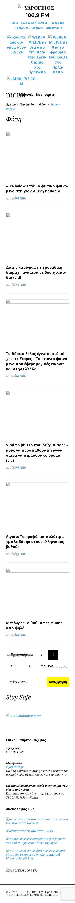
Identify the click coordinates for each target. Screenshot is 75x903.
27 (30, 666)
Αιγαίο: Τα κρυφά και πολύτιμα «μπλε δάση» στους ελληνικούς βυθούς (35, 541)
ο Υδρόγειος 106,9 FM (34, 23)
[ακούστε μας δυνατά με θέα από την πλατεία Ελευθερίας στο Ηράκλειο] (37, 823)
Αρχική (11, 104)
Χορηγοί (37, 27)
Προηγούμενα (20, 654)
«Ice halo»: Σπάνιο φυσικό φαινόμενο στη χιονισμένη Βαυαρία (37, 188)
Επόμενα (48, 666)
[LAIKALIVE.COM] (16, 81)
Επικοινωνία (54, 27)
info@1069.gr (15, 767)
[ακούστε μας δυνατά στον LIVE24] (16, 45)
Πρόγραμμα (57, 23)
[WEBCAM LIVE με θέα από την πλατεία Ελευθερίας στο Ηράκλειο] (37, 55)
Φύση (42, 104)
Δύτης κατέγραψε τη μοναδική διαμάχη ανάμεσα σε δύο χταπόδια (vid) (36, 272)
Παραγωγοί (22, 27)
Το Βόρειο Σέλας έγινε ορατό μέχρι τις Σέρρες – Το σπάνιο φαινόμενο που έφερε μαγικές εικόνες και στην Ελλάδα (37, 361)
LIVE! (14, 23)
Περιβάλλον (27, 104)
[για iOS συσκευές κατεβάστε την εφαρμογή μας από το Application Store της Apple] (37, 843)
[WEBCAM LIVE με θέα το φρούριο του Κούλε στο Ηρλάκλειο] (58, 55)
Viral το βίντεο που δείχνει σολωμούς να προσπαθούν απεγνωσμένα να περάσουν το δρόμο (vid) (37, 453)
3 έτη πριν (18, 198)
